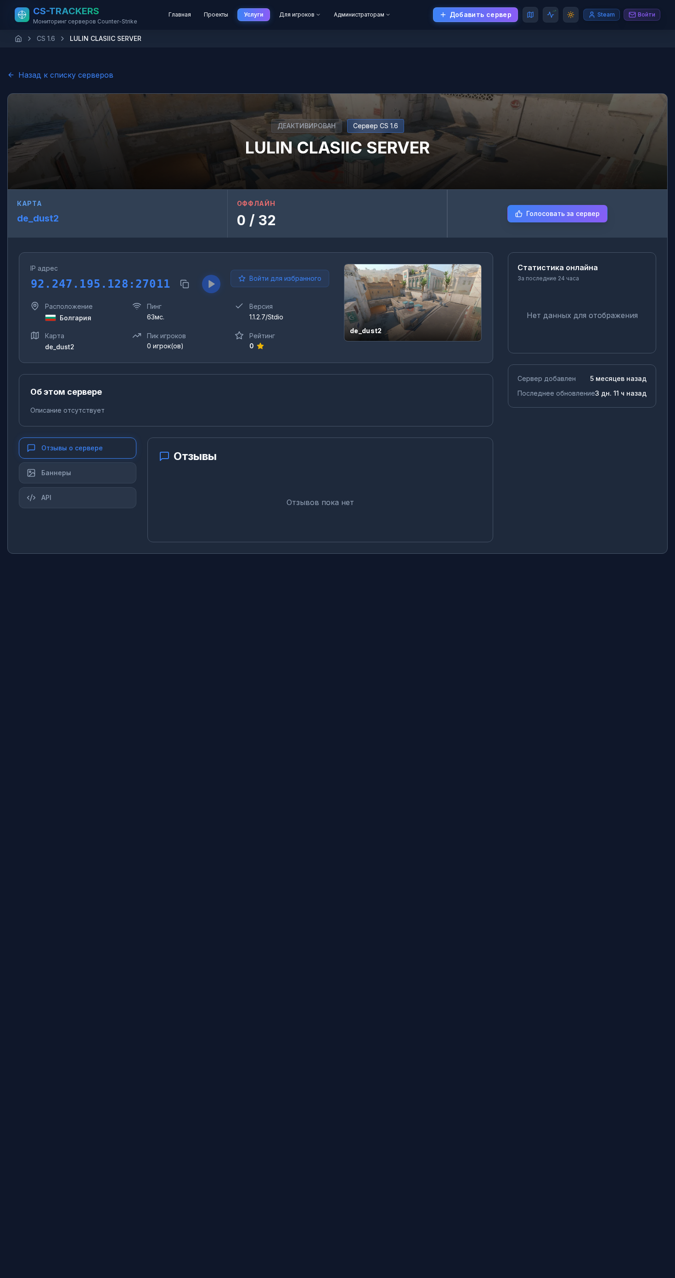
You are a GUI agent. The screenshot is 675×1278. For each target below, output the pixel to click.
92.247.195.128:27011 (100, 284)
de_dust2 (38, 218)
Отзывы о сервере (72, 448)
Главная (180, 14)
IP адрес (44, 268)
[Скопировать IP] (184, 284)
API (46, 497)
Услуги (254, 14)
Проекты (216, 14)
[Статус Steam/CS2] (550, 15)
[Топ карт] (530, 15)
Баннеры (56, 473)
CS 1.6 (46, 38)
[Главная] (18, 38)
